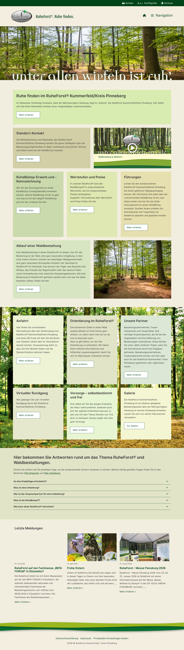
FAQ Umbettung (52, 473)
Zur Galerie (132, 425)
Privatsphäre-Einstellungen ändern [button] (110, 638)
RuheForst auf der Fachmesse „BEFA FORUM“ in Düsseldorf (38, 569)
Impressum (85, 638)
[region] (92, 53)
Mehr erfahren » (23, 602)
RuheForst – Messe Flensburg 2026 (143, 568)
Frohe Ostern (75, 568)
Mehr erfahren (26, 115)
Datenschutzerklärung (67, 638)
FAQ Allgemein (31, 473)
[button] (4, 53)
